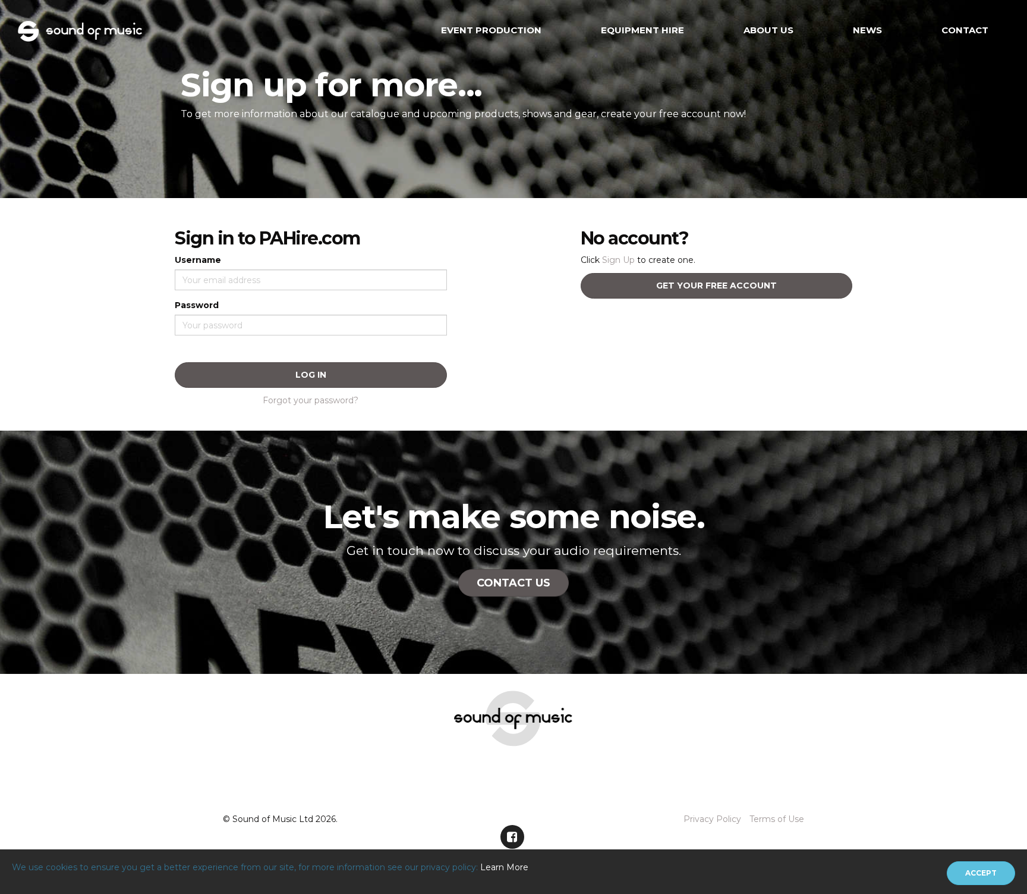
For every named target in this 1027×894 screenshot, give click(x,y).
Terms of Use (776, 819)
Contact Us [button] (513, 582)
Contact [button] (964, 30)
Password (197, 305)
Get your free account (716, 285)
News (867, 30)
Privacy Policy (712, 819)
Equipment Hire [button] (642, 30)
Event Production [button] (491, 30)
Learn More (504, 867)
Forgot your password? (310, 400)
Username (198, 260)
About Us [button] (768, 30)
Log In (310, 374)
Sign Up (618, 260)
